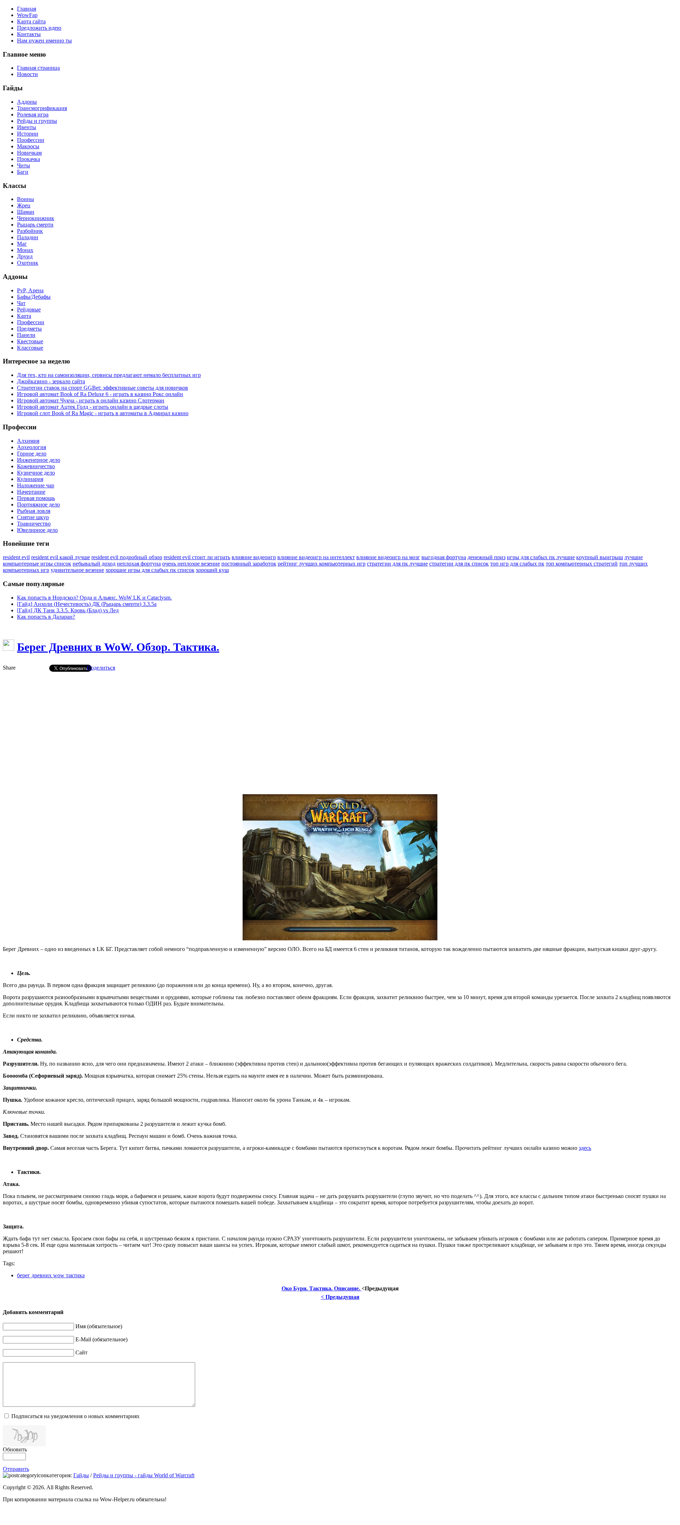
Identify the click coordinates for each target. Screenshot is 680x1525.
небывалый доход (94, 564)
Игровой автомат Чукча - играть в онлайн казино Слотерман (90, 400)
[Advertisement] (340, 726)
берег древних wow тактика (51, 1275)
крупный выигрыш (599, 557)
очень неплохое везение (191, 564)
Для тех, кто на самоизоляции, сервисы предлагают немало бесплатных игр (109, 375)
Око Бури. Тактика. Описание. (322, 1288)
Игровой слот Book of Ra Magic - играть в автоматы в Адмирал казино (102, 413)
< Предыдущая (340, 1297)
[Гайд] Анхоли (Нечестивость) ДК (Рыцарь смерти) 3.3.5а (87, 604)
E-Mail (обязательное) (101, 1339)
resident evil (16, 557)
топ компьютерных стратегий (582, 564)
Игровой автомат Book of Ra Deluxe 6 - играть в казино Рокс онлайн (100, 394)
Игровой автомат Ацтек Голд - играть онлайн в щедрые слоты (92, 407)
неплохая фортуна (139, 564)
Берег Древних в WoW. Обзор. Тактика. (118, 647)
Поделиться (101, 668)
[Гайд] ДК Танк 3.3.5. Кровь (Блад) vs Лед (68, 610)
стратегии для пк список (459, 564)
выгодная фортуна (443, 557)
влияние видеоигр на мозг (388, 557)
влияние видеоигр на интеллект (316, 557)
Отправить (16, 1469)
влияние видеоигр (254, 557)
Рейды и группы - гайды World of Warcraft (143, 1475)
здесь (585, 1148)
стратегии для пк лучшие (397, 564)
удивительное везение (77, 570)
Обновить (15, 1449)
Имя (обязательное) (98, 1326)
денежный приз (486, 557)
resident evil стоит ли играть (197, 557)
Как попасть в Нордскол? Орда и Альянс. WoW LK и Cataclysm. (94, 598)
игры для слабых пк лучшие (541, 557)
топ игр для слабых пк (517, 564)
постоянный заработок (248, 564)
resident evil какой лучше (60, 557)
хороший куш (212, 570)
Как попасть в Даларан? (46, 617)
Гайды (81, 1475)
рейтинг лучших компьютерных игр (322, 564)
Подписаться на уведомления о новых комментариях (75, 1416)
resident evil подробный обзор (126, 557)
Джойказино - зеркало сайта (51, 381)
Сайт (81, 1352)
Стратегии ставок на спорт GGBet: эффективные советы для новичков (102, 388)
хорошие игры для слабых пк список (150, 570)
